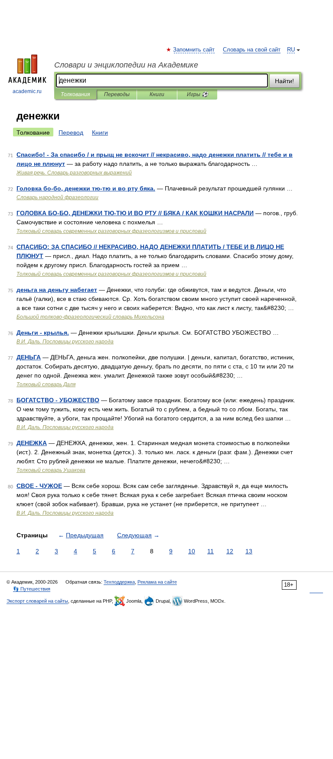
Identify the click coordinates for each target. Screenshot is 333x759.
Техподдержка (119, 582)
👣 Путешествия (31, 588)
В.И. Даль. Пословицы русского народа (65, 342)
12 (229, 551)
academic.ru (27, 91)
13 (248, 551)
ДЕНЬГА (28, 357)
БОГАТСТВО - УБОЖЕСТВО (57, 400)
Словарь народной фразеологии (57, 197)
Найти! (284, 81)
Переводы (117, 94)
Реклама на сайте (157, 582)
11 (210, 551)
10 (191, 551)
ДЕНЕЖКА (31, 442)
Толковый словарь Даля (45, 384)
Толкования (75, 94)
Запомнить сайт (194, 50)
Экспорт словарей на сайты (37, 601)
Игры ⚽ (197, 94)
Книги (157, 94)
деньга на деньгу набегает (56, 289)
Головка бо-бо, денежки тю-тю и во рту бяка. (85, 188)
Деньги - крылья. (42, 332)
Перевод (71, 132)
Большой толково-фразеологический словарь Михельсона (90, 317)
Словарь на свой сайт (252, 50)
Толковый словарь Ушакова (50, 470)
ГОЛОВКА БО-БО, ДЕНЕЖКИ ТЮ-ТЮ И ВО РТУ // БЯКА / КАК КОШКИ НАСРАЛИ (135, 213)
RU (291, 50)
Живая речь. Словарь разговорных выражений (74, 173)
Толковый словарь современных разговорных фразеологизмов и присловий (111, 231)
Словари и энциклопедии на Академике (126, 65)
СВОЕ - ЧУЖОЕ (39, 485)
